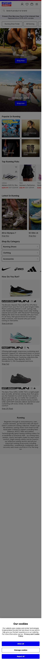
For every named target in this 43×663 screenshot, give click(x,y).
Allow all (20, 644)
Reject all (20, 656)
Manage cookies (20, 650)
